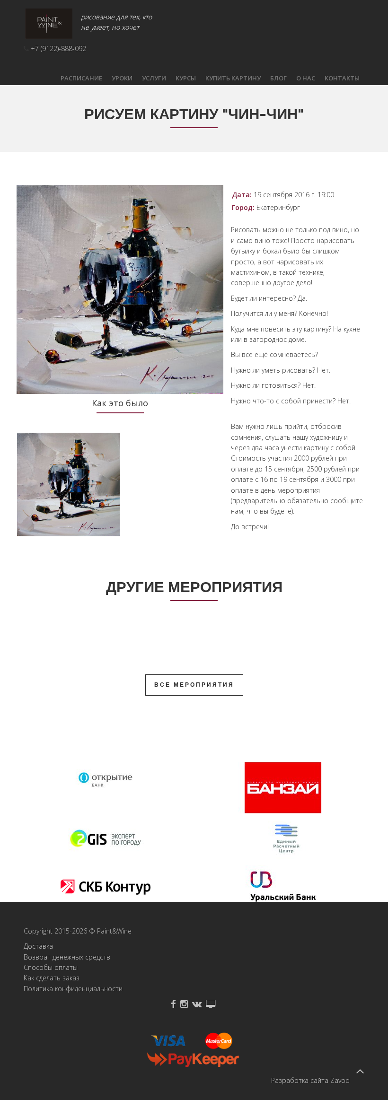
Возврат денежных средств (67, 956)
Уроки (122, 78)
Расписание (81, 78)
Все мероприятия (194, 684)
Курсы (186, 78)
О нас (305, 78)
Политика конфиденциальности (73, 988)
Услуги (154, 78)
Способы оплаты (51, 967)
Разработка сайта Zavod (310, 1080)
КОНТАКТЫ (342, 78)
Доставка (38, 946)
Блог (278, 78)
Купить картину (233, 78)
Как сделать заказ (51, 977)
